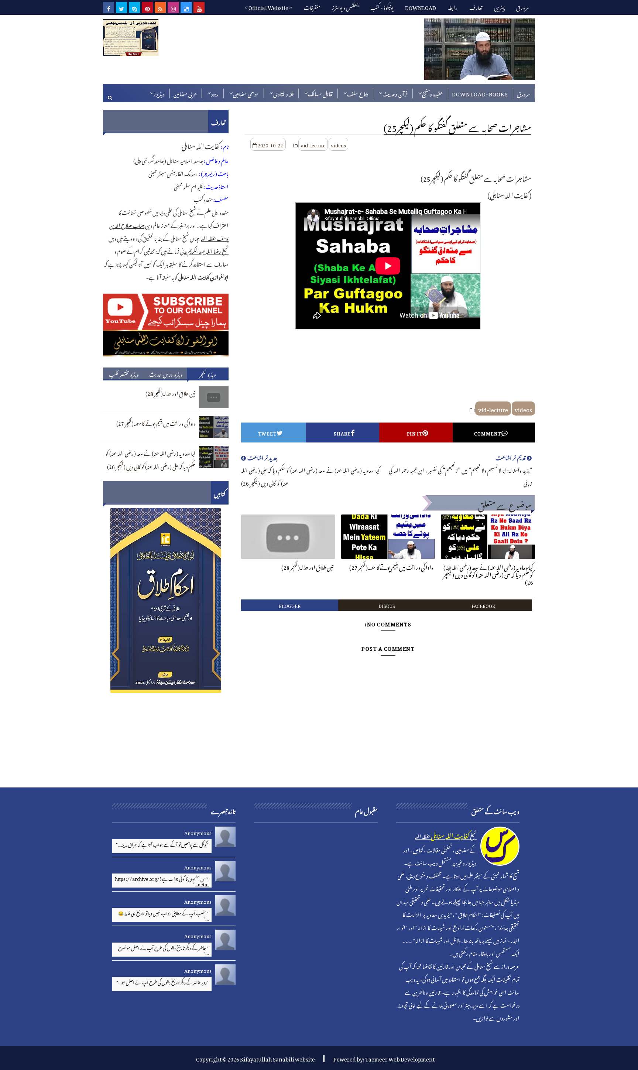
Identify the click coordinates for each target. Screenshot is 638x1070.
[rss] (160, 7)
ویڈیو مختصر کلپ (124, 373)
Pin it (414, 432)
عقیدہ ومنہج (432, 92)
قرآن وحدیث (395, 92)
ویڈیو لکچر (207, 373)
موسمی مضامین (246, 92)
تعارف (475, 6)
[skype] (134, 7)
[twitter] (121, 7)
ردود (215, 92)
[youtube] (199, 7)
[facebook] (108, 7)
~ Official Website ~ (268, 6)
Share (342, 432)
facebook (483, 605)
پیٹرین (499, 6)
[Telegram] (211, 7)
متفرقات (312, 6)
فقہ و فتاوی (283, 92)
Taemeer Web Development (400, 1058)
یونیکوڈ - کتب (381, 6)
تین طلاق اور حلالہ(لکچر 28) (307, 566)
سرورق (522, 6)
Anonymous (198, 832)
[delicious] (186, 7)
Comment (487, 432)
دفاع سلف (357, 92)
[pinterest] (147, 7)
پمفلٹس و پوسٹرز (345, 6)
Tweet (267, 432)
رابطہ (452, 6)
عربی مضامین (185, 92)
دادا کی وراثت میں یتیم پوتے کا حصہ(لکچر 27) (391, 566)
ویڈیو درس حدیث (166, 373)
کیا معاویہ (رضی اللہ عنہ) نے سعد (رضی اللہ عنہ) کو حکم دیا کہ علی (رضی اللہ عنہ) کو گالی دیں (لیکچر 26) (488, 573)
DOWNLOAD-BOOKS (480, 92)
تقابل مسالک (320, 92)
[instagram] (173, 7)
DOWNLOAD (420, 6)
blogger (290, 605)
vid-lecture (313, 144)
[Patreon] (224, 7)
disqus (386, 605)
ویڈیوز (159, 92)
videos (338, 144)
